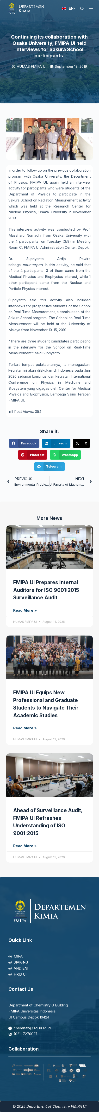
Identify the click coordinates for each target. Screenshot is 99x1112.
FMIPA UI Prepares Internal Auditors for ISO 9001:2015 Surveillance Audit (46, 590)
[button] (24, 443)
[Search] (82, 8)
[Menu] (91, 8)
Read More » (25, 610)
